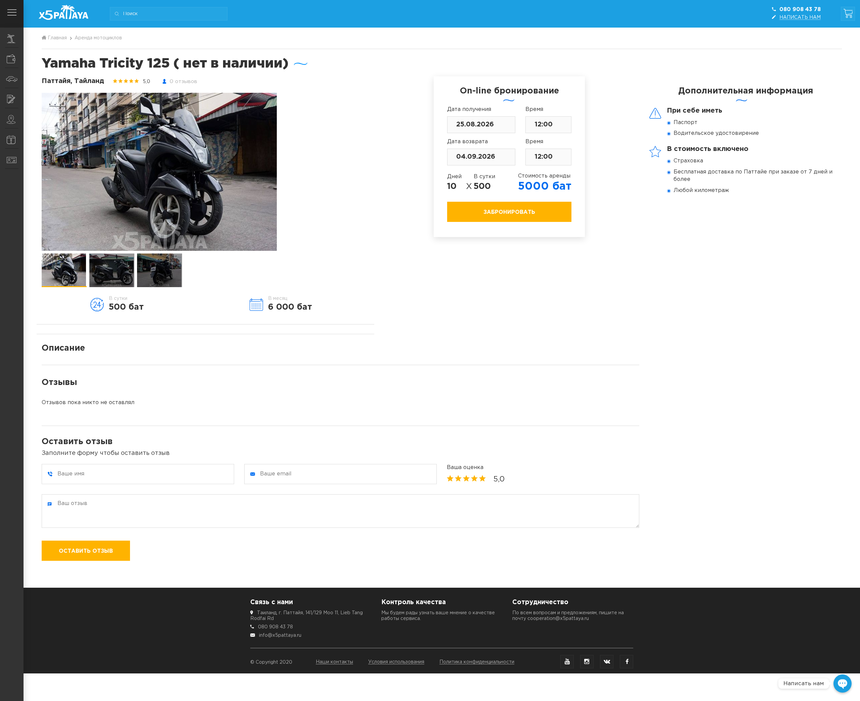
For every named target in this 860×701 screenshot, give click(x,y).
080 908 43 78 (275, 627)
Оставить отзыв (86, 551)
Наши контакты (334, 662)
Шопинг (12, 58)
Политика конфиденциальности (476, 662)
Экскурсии (12, 38)
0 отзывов (183, 81)
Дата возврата (467, 141)
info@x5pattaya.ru (280, 635)
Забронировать (509, 212)
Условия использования (396, 662)
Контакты (12, 159)
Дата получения (469, 109)
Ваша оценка (465, 467)
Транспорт (12, 78)
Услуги (12, 98)
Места (12, 118)
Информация (12, 138)
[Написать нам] (842, 683)
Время (534, 109)
